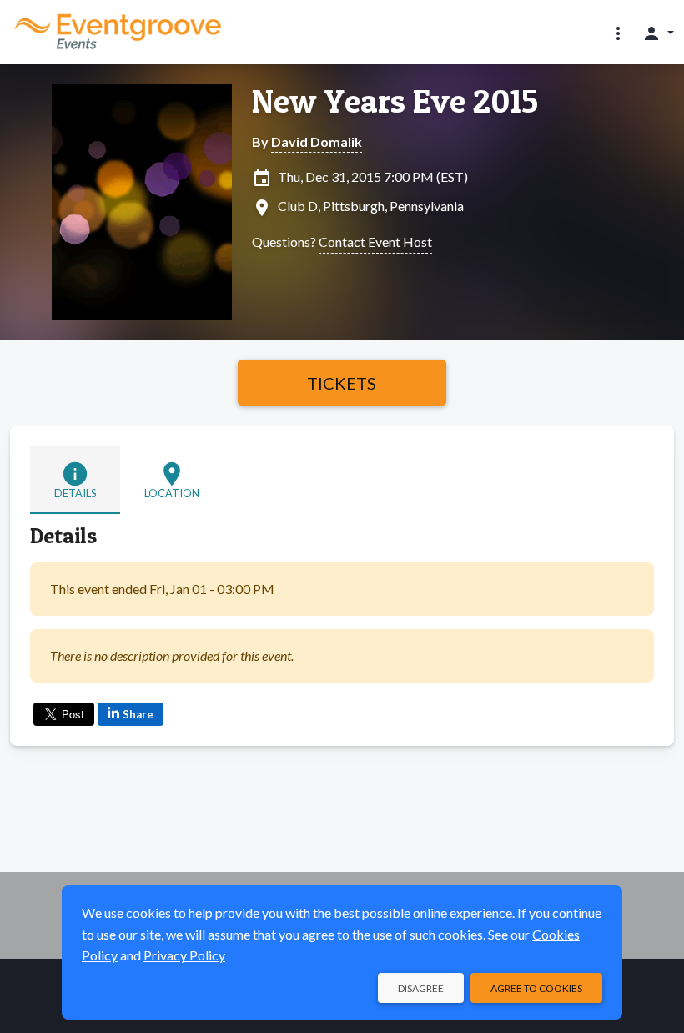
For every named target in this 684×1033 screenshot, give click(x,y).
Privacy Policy (184, 955)
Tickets (341, 383)
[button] (618, 32)
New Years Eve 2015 (395, 101)
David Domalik (316, 141)
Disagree (421, 988)
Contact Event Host (375, 241)
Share (138, 714)
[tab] (75, 480)
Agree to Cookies (536, 988)
